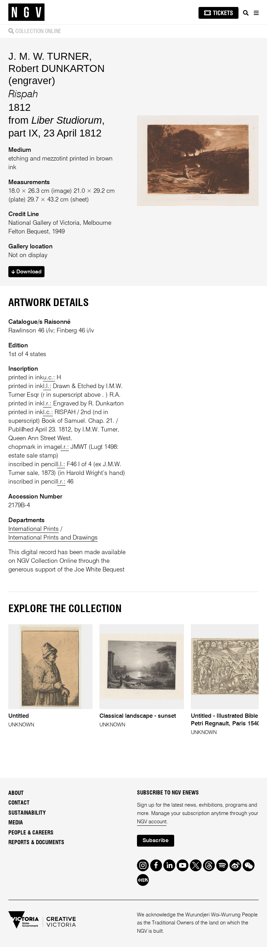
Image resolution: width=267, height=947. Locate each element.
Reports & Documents (36, 842)
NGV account (152, 822)
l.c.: (48, 412)
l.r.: (47, 404)
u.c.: (49, 377)
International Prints (33, 529)
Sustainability (27, 813)
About (16, 793)
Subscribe (156, 840)
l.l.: (47, 386)
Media (15, 822)
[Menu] (256, 13)
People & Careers (31, 832)
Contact (19, 803)
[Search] (246, 13)
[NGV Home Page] (26, 12)
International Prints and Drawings (53, 538)
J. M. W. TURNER (48, 56)
